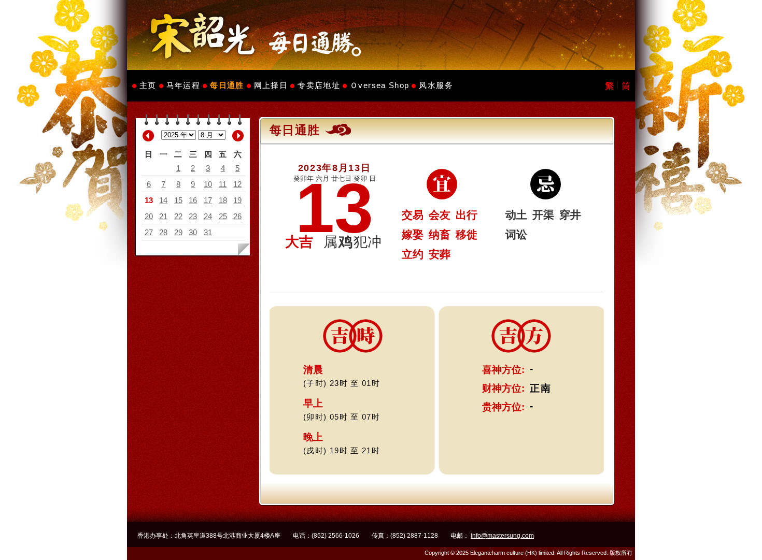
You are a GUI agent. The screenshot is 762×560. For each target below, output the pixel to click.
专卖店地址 (319, 85)
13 (149, 200)
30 (193, 232)
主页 (148, 85)
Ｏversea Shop (379, 85)
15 (178, 200)
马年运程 (183, 85)
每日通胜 (227, 85)
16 (193, 200)
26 (237, 216)
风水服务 (436, 85)
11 (223, 184)
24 (208, 216)
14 (163, 200)
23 (193, 216)
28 (163, 232)
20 (149, 216)
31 (208, 232)
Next (238, 135)
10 (208, 184)
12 (237, 184)
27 (149, 232)
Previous (148, 135)
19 (237, 200)
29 (178, 232)
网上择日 (271, 85)
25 (223, 216)
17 (208, 200)
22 (178, 216)
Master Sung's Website (381, 35)
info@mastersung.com (502, 535)
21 (163, 216)
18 (223, 200)
